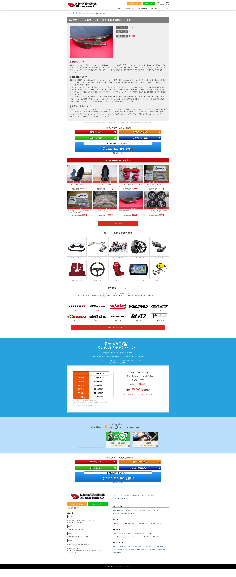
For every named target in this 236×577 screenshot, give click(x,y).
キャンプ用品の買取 (135, 546)
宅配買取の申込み (131, 510)
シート (139, 536)
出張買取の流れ (130, 8)
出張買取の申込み (118, 510)
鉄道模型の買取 (159, 546)
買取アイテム (156, 8)
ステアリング (130, 536)
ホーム (120, 8)
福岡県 (70, 533)
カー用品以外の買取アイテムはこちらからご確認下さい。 (138, 394)
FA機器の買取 (141, 550)
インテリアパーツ (118, 536)
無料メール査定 (140, 132)
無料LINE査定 (149, 3)
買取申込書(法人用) (128, 513)
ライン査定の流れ (155, 523)
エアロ (114, 533)
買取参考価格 (77, 13)
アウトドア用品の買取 (119, 546)
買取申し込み (96, 132)
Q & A (166, 8)
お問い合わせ (125, 495)
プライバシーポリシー (121, 498)
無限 (97, 310)
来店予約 (140, 138)
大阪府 (70, 526)
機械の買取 (161, 550)
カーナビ (147, 536)
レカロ (138, 310)
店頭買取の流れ (142, 523)
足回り (130, 533)
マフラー (122, 533)
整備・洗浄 (156, 536)
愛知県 (70, 540)
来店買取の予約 (145, 510)
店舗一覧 (155, 510)
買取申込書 (115, 513)
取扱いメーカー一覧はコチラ (118, 327)
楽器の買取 (147, 546)
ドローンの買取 (130, 550)
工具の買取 (152, 550)
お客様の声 (135, 495)
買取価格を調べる (134, 3)
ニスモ (77, 310)
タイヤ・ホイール (140, 533)
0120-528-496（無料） (121, 146)
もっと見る (118, 223)
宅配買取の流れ (143, 8)
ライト (150, 533)
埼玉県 (70, 517)
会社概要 (151, 495)
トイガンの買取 (117, 550)
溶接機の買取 (116, 553)
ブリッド (97, 320)
